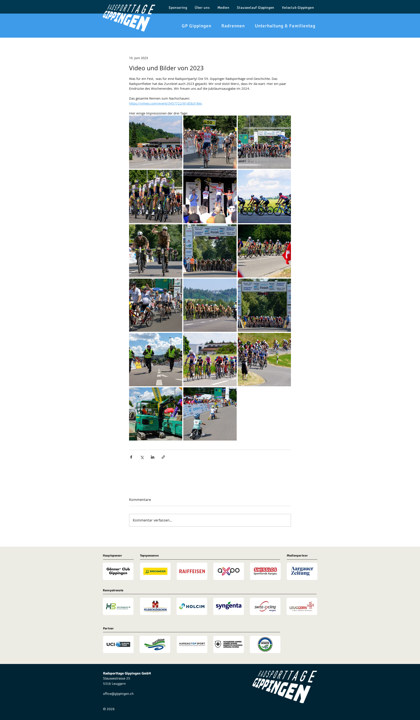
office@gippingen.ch (118, 694)
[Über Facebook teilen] (131, 457)
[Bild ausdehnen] (155, 142)
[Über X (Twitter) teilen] (142, 457)
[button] (193, 26)
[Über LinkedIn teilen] (152, 457)
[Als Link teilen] (163, 457)
